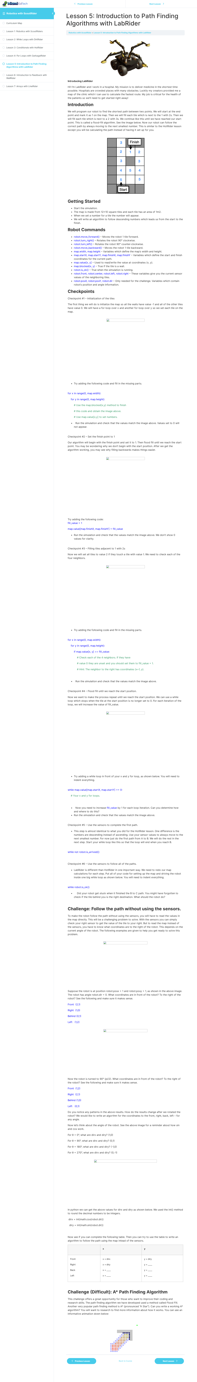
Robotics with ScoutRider (21, 13)
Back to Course (125, 1361)
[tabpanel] (125, 698)
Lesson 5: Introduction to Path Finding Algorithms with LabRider (122, 32)
